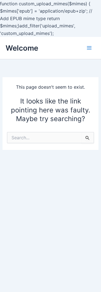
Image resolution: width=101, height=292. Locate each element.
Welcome (22, 48)
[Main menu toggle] (89, 48)
